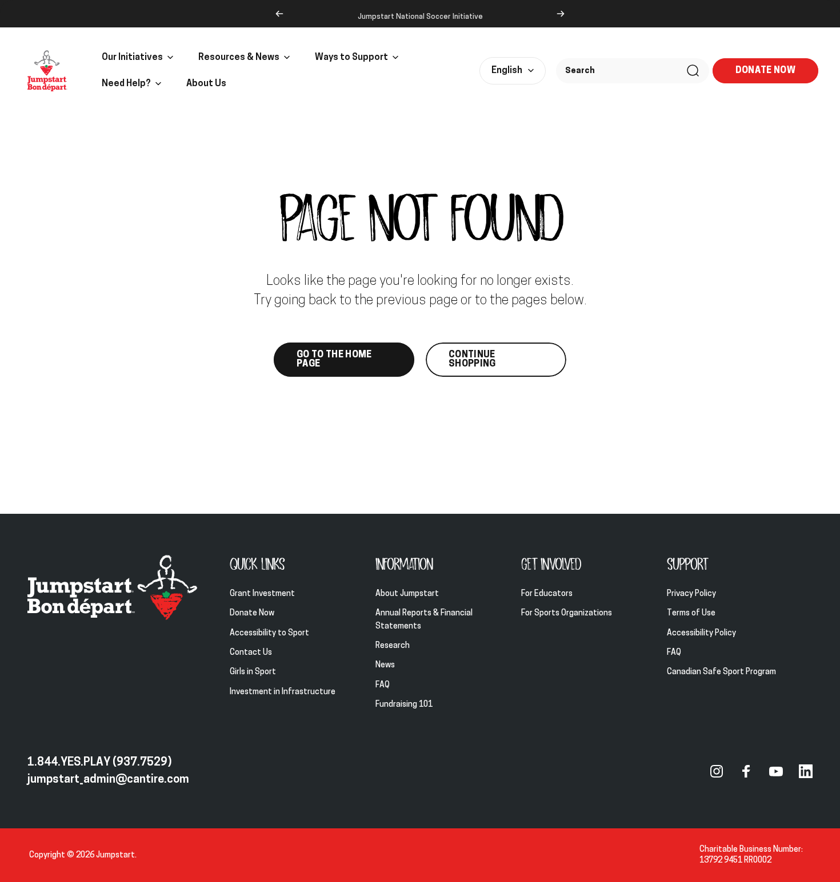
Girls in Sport (253, 672)
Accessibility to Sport (269, 633)
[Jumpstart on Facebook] (746, 771)
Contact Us (251, 653)
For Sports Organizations (566, 614)
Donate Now (252, 614)
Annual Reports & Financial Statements (424, 620)
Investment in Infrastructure (282, 692)
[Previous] (279, 13)
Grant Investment (262, 594)
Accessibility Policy (701, 633)
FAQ (382, 685)
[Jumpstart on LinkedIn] (806, 771)
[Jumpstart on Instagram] (716, 771)
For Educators (547, 594)
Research (392, 646)
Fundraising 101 (404, 705)
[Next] (560, 13)
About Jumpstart (407, 594)
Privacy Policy (691, 594)
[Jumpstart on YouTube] (776, 771)
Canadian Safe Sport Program (722, 672)
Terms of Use (691, 614)
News (385, 666)
